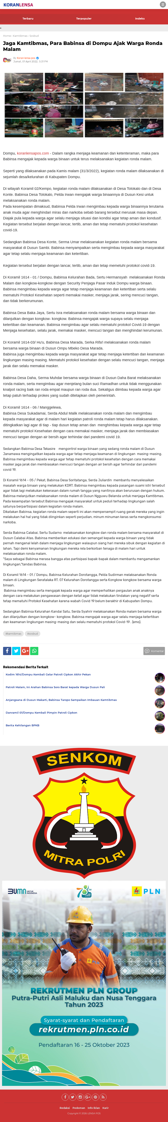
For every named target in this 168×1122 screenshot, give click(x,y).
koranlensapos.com (33, 153)
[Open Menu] (163, 4)
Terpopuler (84, 18)
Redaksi (65, 1107)
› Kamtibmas (19, 35)
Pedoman (79, 1107)
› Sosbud (33, 35)
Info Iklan (94, 1107)
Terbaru (28, 18)
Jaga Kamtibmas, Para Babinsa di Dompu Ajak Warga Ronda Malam (82, 46)
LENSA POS (94, 1113)
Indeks (140, 18)
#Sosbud (32, 633)
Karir (105, 1107)
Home (7, 35)
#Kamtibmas (13, 633)
